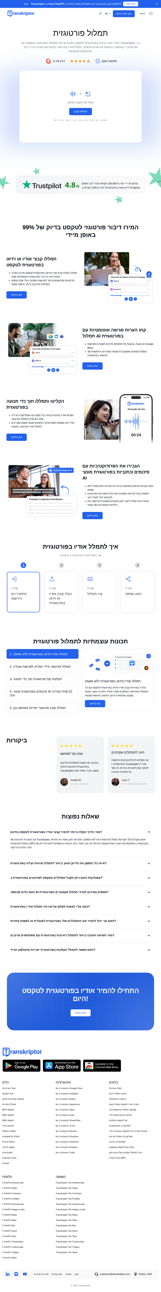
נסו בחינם (16, 294)
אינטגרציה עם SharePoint (68, 1120)
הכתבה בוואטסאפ (117, 1099)
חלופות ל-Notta (9, 1215)
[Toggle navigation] (151, 14)
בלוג (77, 1274)
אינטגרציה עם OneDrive (67, 1142)
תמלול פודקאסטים (11, 1136)
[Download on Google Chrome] (102, 1066)
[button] (104, 14)
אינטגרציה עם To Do (65, 1125)
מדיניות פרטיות (41, 1274)
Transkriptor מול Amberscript (70, 1182)
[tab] (42, 654)
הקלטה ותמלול (9, 1131)
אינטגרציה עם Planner (66, 1131)
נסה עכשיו (130, 4)
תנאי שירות (57, 1274)
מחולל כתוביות (9, 1104)
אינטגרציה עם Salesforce (68, 1104)
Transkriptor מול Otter (66, 1220)
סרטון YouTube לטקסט (13, 1099)
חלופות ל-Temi (9, 1236)
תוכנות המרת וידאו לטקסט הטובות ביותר (128, 1131)
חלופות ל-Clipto (9, 1188)
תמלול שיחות (8, 1142)
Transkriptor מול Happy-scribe (70, 1209)
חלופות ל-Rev (8, 1225)
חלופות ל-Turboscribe (12, 1247)
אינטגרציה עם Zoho (65, 1115)
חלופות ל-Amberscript (12, 1182)
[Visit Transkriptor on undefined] (7, 1274)
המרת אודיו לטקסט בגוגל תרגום (124, 1104)
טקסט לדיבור (8, 1147)
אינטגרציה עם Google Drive (69, 1088)
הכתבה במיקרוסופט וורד (120, 1115)
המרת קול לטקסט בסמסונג (121, 1147)
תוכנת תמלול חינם (117, 1093)
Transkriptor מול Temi (66, 1236)
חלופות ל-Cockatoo (11, 1193)
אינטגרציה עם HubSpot (67, 1093)
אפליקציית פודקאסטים (120, 1125)
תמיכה (68, 1274)
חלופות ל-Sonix (9, 1231)
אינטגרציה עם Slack (65, 1109)
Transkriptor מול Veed (66, 1252)
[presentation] (81, 106)
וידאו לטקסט (8, 1093)
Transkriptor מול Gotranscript (70, 1204)
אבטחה (5, 1163)
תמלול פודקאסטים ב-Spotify (122, 1109)
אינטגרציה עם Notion (66, 1099)
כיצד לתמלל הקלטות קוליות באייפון (125, 1152)
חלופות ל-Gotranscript (13, 1204)
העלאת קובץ (80, 111)
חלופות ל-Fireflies (10, 1198)
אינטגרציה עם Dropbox (67, 1147)
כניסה (142, 13)
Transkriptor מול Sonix (67, 1231)
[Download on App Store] (62, 1066)
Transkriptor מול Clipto (67, 1188)
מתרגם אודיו (8, 1125)
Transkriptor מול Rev (66, 1225)
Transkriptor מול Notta (67, 1215)
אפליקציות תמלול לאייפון (121, 1136)
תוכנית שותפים (9, 1158)
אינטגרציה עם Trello (65, 1152)
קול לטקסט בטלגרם (118, 1120)
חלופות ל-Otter (9, 1220)
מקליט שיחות (115, 1088)
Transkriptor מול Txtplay (67, 1247)
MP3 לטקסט (8, 1109)
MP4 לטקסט (8, 1115)
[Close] (156, 4)
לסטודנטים (7, 1152)
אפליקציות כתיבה (117, 1142)
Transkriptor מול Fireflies (68, 1198)
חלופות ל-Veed (9, 1257)
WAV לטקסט (8, 1120)
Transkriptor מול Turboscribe (70, 1241)
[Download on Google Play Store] (21, 1066)
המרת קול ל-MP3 (117, 1158)
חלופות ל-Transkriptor (12, 1241)
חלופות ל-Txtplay (10, 1252)
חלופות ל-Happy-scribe (13, 1209)
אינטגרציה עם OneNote (67, 1136)
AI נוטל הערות (8, 1088)
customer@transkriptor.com (115, 1274)
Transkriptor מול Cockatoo (69, 1193)
